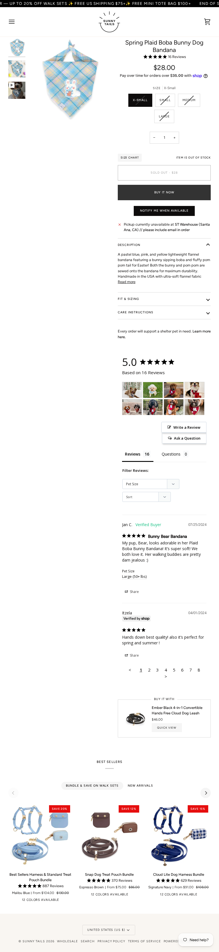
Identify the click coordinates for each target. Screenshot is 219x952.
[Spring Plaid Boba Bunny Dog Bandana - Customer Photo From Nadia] (194, 407)
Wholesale (67, 941)
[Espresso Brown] (21, 901)
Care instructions (135, 312)
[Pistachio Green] (134, 895)
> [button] (166, 676)
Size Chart (130, 157)
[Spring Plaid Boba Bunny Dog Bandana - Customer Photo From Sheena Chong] (132, 407)
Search (88, 941)
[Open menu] (16, 22)
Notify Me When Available (164, 211)
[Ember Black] (12, 901)
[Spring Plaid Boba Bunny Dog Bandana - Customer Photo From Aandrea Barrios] (132, 390)
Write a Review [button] (186, 427)
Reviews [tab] (132, 454)
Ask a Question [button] (187, 438)
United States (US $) (106, 930)
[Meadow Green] (65, 901)
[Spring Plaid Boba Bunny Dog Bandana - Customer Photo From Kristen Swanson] (173, 407)
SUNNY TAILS (34, 941)
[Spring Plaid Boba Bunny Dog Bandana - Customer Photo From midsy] (173, 390)
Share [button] (134, 591)
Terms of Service (144, 941)
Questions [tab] (171, 454)
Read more (126, 282)
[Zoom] (39, 110)
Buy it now (164, 192)
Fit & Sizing (128, 299)
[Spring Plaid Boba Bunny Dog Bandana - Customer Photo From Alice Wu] (153, 407)
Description (129, 245)
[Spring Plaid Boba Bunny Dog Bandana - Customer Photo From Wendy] (194, 390)
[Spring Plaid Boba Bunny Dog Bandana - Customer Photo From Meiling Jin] (153, 390)
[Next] (205, 793)
